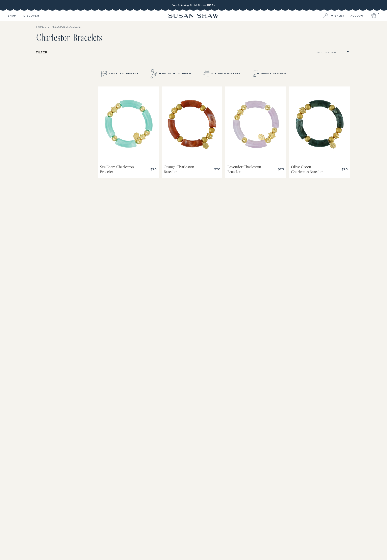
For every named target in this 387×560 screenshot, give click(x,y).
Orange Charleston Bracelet (192, 124)
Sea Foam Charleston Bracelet (128, 124)
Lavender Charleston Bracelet (255, 124)
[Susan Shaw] (193, 16)
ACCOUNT (358, 15)
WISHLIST (337, 15)
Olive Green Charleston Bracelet (319, 124)
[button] (12, 16)
